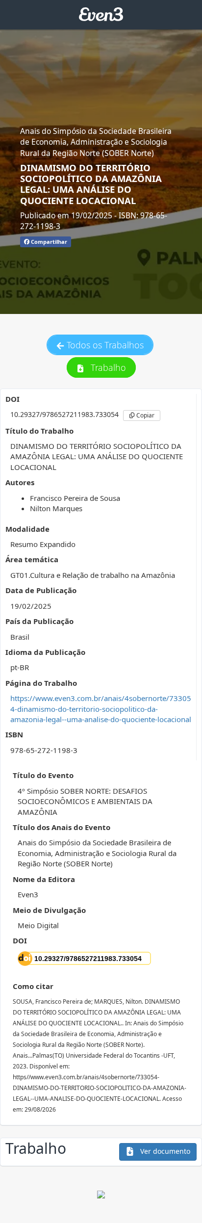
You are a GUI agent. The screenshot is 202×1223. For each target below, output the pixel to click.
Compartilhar (48, 241)
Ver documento (164, 1151)
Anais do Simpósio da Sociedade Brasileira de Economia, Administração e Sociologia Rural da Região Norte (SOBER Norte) (96, 142)
